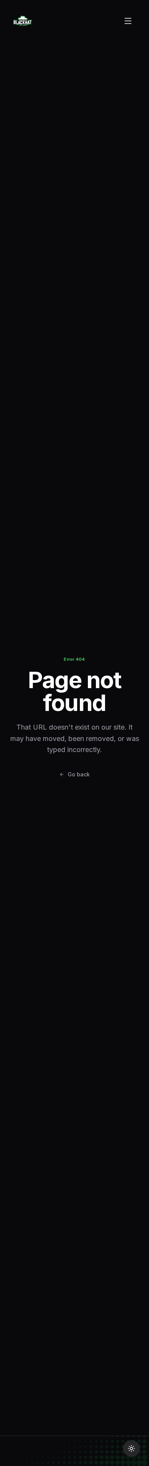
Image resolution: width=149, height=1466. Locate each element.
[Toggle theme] (131, 1448)
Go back (79, 774)
